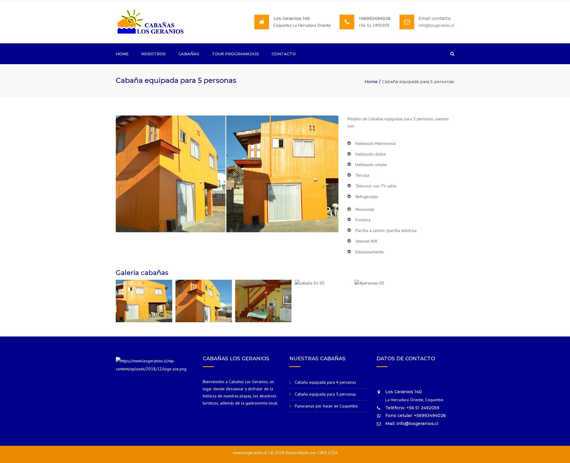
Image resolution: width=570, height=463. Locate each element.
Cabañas (188, 53)
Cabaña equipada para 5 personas (325, 394)
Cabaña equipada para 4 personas (325, 382)
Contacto (284, 53)
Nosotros (153, 53)
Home (122, 53)
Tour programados (235, 53)
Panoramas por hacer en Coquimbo (326, 406)
